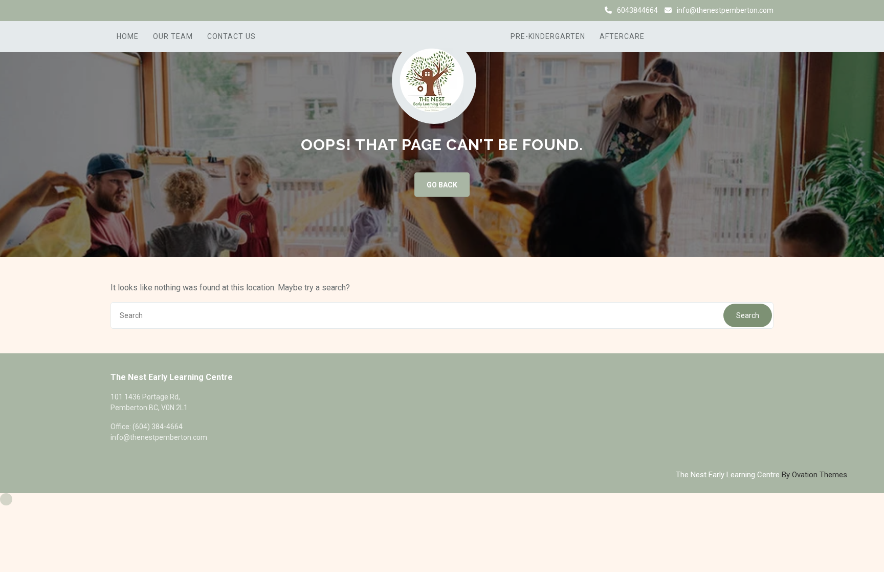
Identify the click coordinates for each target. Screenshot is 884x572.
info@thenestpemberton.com (725, 10)
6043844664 (637, 10)
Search (747, 315)
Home (128, 36)
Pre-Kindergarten (548, 36)
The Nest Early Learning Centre (761, 474)
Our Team (173, 36)
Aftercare (622, 36)
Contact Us (231, 36)
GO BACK (442, 185)
